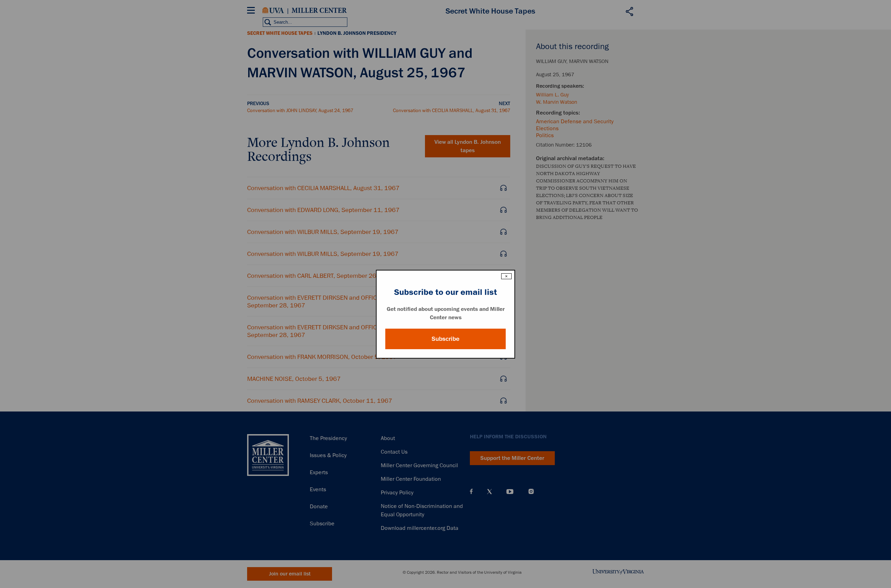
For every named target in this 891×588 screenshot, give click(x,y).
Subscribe (445, 339)
